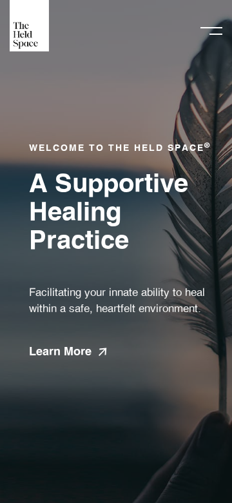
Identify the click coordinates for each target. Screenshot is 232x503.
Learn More (60, 352)
